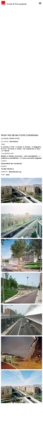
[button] (40, 3)
